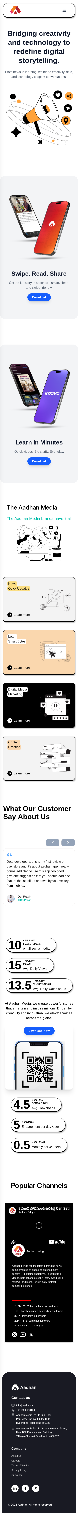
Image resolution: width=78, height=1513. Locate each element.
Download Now (39, 1030)
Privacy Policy (19, 1470)
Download (39, 297)
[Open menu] (64, 10)
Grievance (17, 1475)
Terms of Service (20, 1465)
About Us (16, 1456)
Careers (15, 1460)
